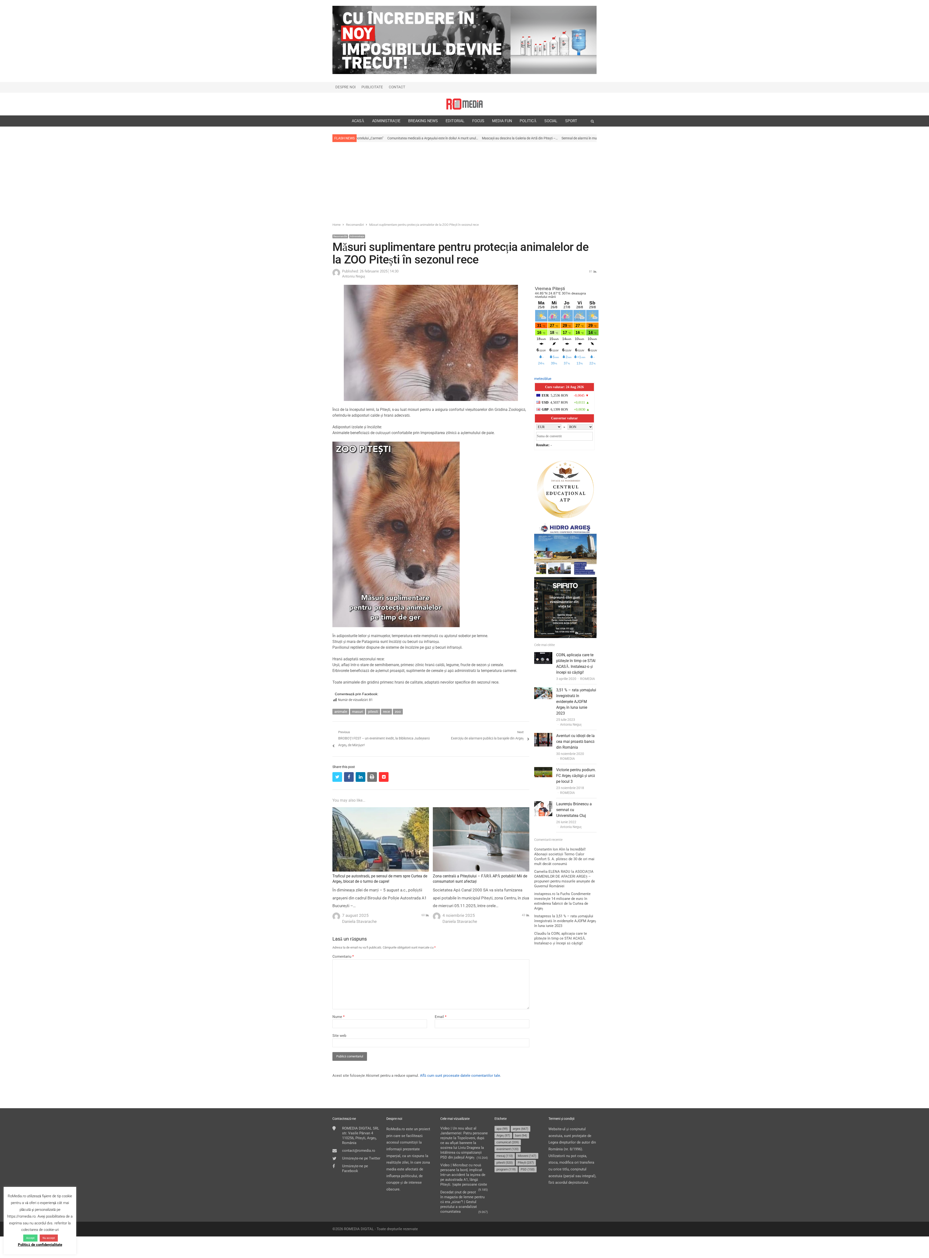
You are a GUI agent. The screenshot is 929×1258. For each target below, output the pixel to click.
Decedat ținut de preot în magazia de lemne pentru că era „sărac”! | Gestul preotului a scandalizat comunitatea (462, 1202)
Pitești (526, 1162)
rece (386, 711)
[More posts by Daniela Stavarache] (336, 915)
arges (520, 1128)
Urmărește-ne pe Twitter (361, 1158)
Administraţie (357, 236)
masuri (357, 711)
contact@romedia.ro (358, 1150)
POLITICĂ (528, 121)
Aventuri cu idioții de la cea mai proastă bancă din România (575, 741)
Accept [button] (30, 1238)
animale (340, 711)
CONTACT (397, 87)
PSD (528, 1169)
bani (521, 1135)
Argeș (503, 1135)
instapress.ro (544, 894)
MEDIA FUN (502, 121)
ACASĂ (358, 121)
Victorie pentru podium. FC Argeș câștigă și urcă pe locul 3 (576, 776)
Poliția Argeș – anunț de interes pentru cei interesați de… (578, 138)
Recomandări (340, 236)
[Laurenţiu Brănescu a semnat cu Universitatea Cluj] (543, 804)
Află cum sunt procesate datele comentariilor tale (460, 1075)
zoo (398, 711)
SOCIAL (550, 121)
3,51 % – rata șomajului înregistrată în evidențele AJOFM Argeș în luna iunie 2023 (576, 702)
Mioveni (527, 1156)
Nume (338, 1017)
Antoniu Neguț (571, 724)
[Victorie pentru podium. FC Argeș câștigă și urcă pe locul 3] (543, 770)
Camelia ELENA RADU (552, 871)
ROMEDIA (587, 679)
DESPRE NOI (345, 87)
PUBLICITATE (372, 87)
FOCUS (478, 121)
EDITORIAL (455, 121)
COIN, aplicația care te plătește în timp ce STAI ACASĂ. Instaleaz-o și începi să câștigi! (560, 938)
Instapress (542, 916)
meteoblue (542, 379)
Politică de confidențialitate (40, 1245)
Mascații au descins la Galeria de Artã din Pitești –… (397, 138)
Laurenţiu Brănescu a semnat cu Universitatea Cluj (574, 810)
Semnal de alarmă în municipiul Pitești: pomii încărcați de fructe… (486, 138)
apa (502, 1128)
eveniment (507, 1149)
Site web (339, 1035)
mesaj (504, 1156)
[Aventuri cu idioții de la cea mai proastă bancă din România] (543, 736)
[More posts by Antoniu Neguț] (336, 275)
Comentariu (343, 956)
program (506, 1169)
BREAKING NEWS (423, 121)
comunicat (507, 1142)
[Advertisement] (464, 182)
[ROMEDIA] (464, 104)
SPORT (571, 121)
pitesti (373, 711)
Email (440, 1017)
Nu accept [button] (49, 1238)
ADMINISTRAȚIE (386, 121)
